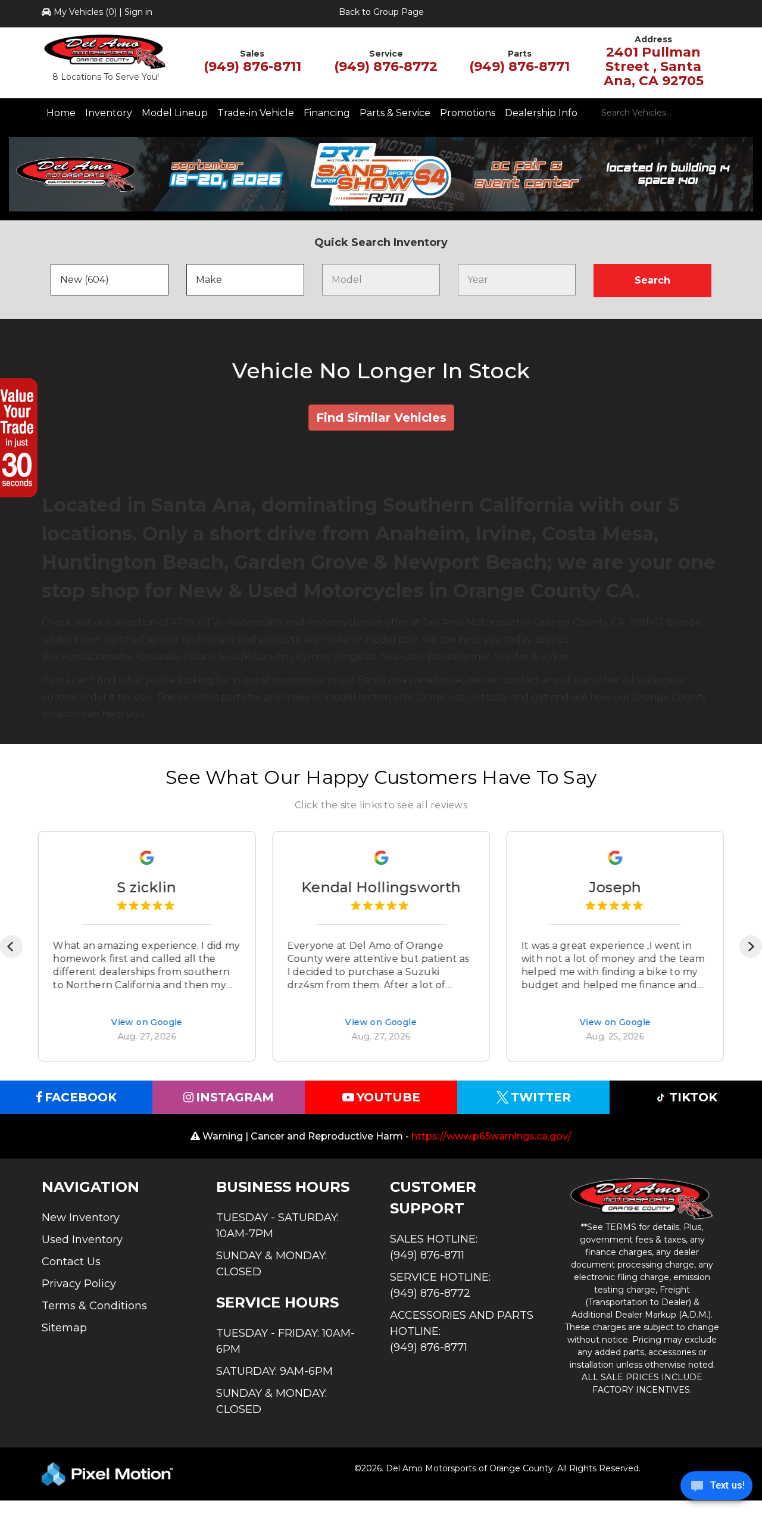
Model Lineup (175, 113)
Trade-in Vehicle (255, 113)
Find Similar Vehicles (381, 417)
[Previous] (11, 946)
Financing (327, 113)
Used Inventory (82, 1239)
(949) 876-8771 (519, 66)
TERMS (620, 1227)
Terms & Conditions (94, 1305)
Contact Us (71, 1261)
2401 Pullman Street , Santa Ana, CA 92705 (654, 66)
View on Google (147, 1023)
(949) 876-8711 (252, 66)
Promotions (467, 113)
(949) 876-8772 (386, 66)
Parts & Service (395, 113)
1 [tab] (381, 208)
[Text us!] (716, 1488)
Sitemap (64, 1327)
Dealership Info (541, 113)
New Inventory (81, 1217)
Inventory (108, 113)
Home (61, 113)
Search (652, 280)
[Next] (750, 946)
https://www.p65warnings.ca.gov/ (491, 1136)
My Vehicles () (85, 12)
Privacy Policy (79, 1283)
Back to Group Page (381, 12)
